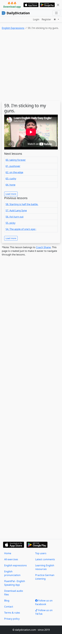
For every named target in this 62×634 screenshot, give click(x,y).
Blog (6, 600)
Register (46, 19)
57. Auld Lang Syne (16, 210)
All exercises (11, 559)
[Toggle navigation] (56, 13)
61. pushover (13, 166)
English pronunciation (12, 573)
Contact (8, 606)
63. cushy (11, 178)
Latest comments (45, 559)
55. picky (10, 223)
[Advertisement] (31, 66)
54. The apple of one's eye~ (21, 229)
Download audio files (13, 592)
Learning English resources (44, 567)
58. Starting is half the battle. (22, 204)
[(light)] (56, 19)
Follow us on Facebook (44, 602)
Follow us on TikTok (44, 612)
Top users (40, 553)
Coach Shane (43, 247)
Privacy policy (12, 618)
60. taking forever (16, 160)
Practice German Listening (44, 576)
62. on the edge (14, 172)
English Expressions (13, 28)
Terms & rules (12, 612)
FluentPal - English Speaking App (14, 582)
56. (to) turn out (14, 216)
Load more (11, 193)
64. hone (10, 184)
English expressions (15, 565)
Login (36, 19)
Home (7, 553)
